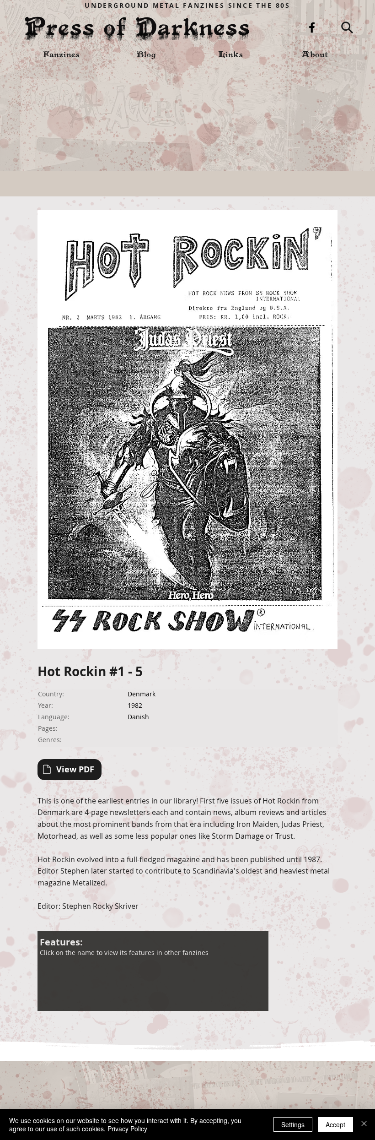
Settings (293, 1124)
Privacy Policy (127, 1128)
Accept (335, 1124)
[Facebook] (312, 27)
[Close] (364, 1124)
